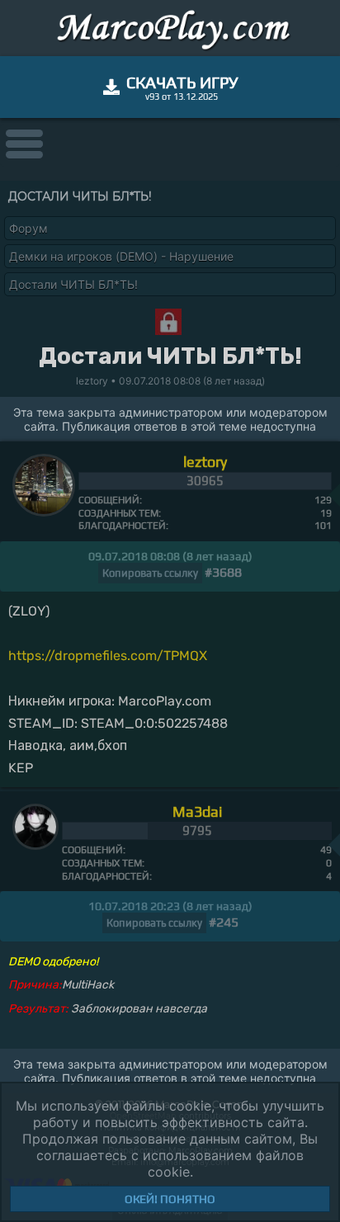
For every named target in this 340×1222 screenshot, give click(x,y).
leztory (205, 461)
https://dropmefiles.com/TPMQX (107, 655)
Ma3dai (197, 812)
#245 (223, 922)
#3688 (223, 572)
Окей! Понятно (170, 1198)
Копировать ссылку (150, 573)
